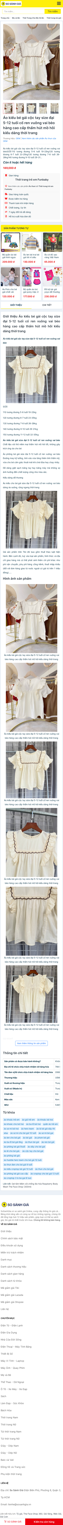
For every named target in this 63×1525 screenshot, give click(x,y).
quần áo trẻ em (50, 1124)
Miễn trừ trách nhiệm (12, 1252)
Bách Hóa (6, 1410)
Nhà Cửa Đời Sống (11, 1339)
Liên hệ (5, 1309)
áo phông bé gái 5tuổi (14, 1146)
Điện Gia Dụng (9, 1332)
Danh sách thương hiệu (13, 1266)
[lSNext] (56, 61)
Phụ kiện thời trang (11, 1474)
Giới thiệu (16, 305)
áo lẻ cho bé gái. (12, 1151)
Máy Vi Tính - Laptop (12, 1360)
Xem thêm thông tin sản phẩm (31, 1043)
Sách (3, 1396)
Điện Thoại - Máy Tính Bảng (16, 1346)
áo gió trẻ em (28, 1119)
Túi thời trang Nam (11, 1431)
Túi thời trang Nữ (10, 1438)
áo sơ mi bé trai (11, 1128)
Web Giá (57, 1513)
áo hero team (27, 1128)
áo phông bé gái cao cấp (16, 1173)
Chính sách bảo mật (12, 1238)
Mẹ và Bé (16, 18)
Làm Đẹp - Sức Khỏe (12, 1403)
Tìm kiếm (53, 11)
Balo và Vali (7, 1459)
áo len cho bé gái (12, 1137)
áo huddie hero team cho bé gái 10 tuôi (22, 1160)
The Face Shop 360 (32, 1513)
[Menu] (59, 3)
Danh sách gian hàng (12, 1273)
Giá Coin (4, 1516)
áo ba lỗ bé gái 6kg (13, 1142)
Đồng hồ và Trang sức (13, 1466)
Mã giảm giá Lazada (12, 1294)
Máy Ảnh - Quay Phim (13, 1367)
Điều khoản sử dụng (12, 1245)
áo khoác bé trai (45, 1119)
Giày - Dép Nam (10, 1445)
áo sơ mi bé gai (46, 1133)
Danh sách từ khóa (11, 1280)
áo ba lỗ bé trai (33, 1124)
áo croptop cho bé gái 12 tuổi (45, 1173)
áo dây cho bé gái (36, 1146)
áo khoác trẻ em (11, 1119)
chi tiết (47, 305)
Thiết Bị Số (7, 1353)
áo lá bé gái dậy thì (45, 1128)
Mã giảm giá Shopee (12, 1302)
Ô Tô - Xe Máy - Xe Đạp (14, 1389)
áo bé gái (27, 1137)
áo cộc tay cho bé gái (32, 1151)
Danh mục (6, 1259)
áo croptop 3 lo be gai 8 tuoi (17, 1178)
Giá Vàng (48, 1513)
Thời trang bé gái (54, 18)
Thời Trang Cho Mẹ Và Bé (33, 18)
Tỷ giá (19, 1513)
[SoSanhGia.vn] (15, 4)
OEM (18, 138)
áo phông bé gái (12, 1155)
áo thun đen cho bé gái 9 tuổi (18, 1164)
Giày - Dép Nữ (9, 1452)
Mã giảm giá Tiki (10, 1287)
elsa (6, 1133)
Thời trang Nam (9, 1417)
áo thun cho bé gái (44, 1169)
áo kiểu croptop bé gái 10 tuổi (18, 1169)
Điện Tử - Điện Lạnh (12, 1325)
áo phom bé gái (42, 1137)
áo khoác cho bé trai (14, 1124)
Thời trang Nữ (8, 1424)
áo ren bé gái (48, 1142)
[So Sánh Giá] (15, 1204)
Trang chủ (5, 18)
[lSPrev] (7, 61)
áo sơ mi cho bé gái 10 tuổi (23, 1133)
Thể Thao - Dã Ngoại (12, 1382)
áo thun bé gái (32, 1142)
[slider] (8, 108)
